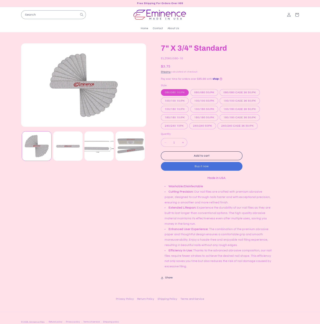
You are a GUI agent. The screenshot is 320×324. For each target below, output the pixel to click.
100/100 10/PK (175, 101)
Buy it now (202, 166)
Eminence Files (37, 322)
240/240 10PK (174, 126)
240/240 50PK (202, 126)
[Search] (82, 15)
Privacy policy (73, 322)
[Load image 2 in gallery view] (67, 146)
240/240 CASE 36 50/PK (237, 126)
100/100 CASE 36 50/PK (240, 101)
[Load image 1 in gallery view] (36, 146)
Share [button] (169, 277)
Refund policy (55, 322)
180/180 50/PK (204, 117)
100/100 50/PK (204, 101)
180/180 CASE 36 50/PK (240, 117)
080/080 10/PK (175, 92)
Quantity (166, 134)
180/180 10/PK (175, 117)
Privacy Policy (125, 299)
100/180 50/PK (204, 109)
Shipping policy (111, 322)
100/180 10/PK (175, 109)
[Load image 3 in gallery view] (99, 146)
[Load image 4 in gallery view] (130, 146)
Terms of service (91, 322)
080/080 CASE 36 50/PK (240, 92)
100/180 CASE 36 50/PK (240, 109)
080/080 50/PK (204, 92)
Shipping (166, 72)
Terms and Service (192, 299)
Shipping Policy (167, 299)
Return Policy (145, 299)
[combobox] (53, 15)
